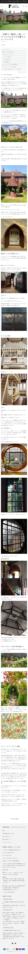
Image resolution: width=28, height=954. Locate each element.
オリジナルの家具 (7, 57)
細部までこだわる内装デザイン (8, 52)
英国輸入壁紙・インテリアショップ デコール (15, 951)
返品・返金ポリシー (7, 836)
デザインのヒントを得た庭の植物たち (10, 64)
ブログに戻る (14, 819)
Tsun (26, 72)
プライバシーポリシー (7, 842)
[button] (1, 6)
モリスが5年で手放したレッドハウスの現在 (11, 69)
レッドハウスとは (6, 49)
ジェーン (3, 82)
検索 (3, 830)
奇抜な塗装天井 (6, 61)
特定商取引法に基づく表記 (8, 833)
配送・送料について (7, 839)
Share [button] (3, 44)
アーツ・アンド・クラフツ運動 (8, 66)
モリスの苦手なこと (7, 59)
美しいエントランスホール (9, 54)
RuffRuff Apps (21, 72)
